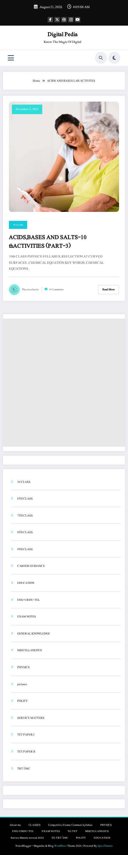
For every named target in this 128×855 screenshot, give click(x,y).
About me (15, 825)
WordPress (60, 846)
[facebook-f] (50, 19)
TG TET (72, 831)
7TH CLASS (25, 515)
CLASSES (34, 825)
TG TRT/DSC (59, 838)
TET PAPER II (26, 751)
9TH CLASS (25, 549)
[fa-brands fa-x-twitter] (57, 19)
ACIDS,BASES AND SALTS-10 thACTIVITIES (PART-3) (48, 242)
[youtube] (77, 19)
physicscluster (30, 289)
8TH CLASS (25, 532)
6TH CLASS (25, 498)
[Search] (101, 57)
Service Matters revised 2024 (27, 838)
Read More (108, 289)
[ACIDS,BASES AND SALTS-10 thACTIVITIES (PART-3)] (64, 156)
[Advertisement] (64, 383)
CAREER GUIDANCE (31, 565)
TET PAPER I (25, 734)
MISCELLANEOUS (29, 650)
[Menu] (11, 58)
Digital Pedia (63, 34)
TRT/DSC (23, 768)
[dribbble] (64, 19)
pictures (22, 684)
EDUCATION (25, 582)
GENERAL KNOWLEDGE (33, 633)
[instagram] (71, 19)
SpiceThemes (105, 846)
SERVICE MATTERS (30, 717)
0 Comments (56, 289)
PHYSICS (23, 667)
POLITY (22, 700)
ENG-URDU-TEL (28, 599)
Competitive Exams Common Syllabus (70, 825)
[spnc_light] (114, 58)
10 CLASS (18, 225)
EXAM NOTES (26, 616)
